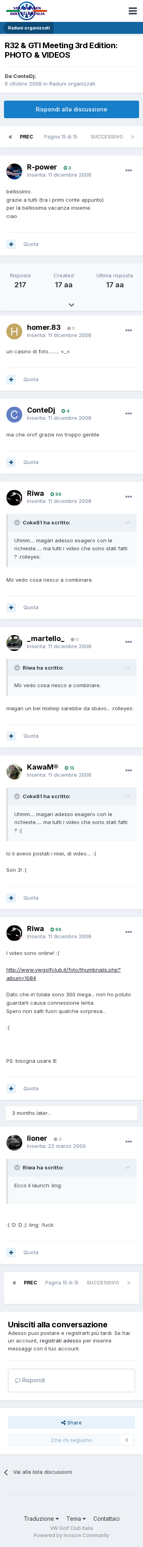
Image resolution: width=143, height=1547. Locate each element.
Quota (31, 244)
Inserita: (59, 174)
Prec (26, 137)
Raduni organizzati (72, 83)
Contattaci (106, 1518)
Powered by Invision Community (71, 1535)
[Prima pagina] (10, 137)
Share (74, 1422)
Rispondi (33, 1380)
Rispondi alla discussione (71, 109)
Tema (74, 1518)
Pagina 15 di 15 (62, 137)
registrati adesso (60, 1340)
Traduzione (40, 1518)
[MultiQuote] (11, 244)
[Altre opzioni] (129, 170)
